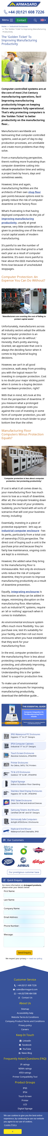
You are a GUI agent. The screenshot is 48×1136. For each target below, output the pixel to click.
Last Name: (9, 899)
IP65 (25, 1088)
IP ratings (25, 1064)
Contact (21, 20)
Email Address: (11, 917)
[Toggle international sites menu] (43, 20)
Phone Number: (11, 925)
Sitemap (25, 1009)
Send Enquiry (24, 952)
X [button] (12, 1132)
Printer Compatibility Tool (25, 1076)
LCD (25, 1104)
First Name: (9, 891)
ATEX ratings (25, 1072)
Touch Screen (25, 1096)
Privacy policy (25, 1025)
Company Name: (12, 908)
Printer (25, 1100)
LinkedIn (27, 1040)
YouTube (27, 1049)
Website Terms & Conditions (25, 1017)
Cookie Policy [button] (10, 1125)
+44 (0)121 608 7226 (26, 12)
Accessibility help (25, 1013)
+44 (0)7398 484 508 (27, 993)
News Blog (27, 1053)
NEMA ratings (25, 1068)
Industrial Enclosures (19, 26)
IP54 (25, 1092)
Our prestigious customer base (24, 872)
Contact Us (27, 997)
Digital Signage (25, 1108)
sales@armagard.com (27, 989)
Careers (25, 1029)
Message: (8, 934)
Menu (5, 20)
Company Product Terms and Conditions (25, 1021)
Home (4, 26)
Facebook (26, 1044)
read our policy (35, 958)
